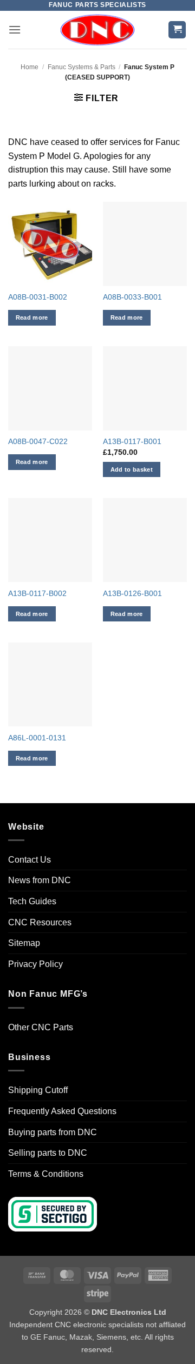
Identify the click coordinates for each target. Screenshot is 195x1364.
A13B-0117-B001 (132, 442)
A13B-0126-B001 (132, 594)
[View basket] (177, 30)
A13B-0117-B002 (37, 594)
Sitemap (24, 943)
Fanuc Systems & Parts (81, 67)
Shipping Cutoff (38, 1090)
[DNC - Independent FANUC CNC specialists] (97, 30)
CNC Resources (40, 922)
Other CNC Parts (40, 1027)
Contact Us (29, 859)
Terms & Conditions (45, 1173)
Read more (32, 317)
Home (29, 67)
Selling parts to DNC (47, 1152)
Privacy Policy (35, 964)
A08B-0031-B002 (37, 297)
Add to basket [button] (131, 469)
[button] (14, 29)
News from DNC (39, 880)
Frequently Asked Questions (62, 1111)
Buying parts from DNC (52, 1132)
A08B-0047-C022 (38, 442)
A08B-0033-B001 (132, 297)
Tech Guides (32, 901)
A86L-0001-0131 (37, 738)
